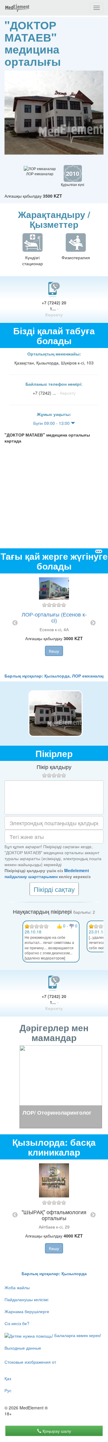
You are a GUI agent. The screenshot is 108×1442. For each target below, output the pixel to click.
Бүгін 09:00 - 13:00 (52, 423)
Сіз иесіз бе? (16, 1323)
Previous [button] (15, 623)
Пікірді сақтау (54, 889)
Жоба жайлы (17, 1287)
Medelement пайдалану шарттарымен (46, 873)
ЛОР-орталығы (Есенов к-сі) (54, 617)
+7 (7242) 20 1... (54, 309)
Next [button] (93, 623)
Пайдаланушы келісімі (26, 1299)
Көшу (54, 651)
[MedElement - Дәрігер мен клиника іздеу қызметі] (17, 7)
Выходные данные (22, 1348)
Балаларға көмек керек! (77, 1335)
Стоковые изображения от (30, 1362)
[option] (54, 623)
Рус (7, 1390)
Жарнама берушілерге (26, 1311)
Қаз (7, 1378)
